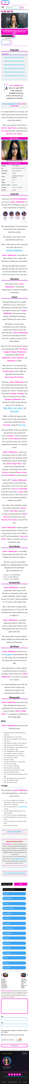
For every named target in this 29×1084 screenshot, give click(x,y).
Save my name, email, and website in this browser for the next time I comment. (14, 1031)
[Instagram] (17, 1074)
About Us (4, 1082)
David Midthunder (8, 933)
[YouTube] (14, 1074)
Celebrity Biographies (8, 928)
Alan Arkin (14, 411)
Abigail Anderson (9, 38)
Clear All (25, 1053)
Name (2, 1016)
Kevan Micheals (7, 953)
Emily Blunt (7, 408)
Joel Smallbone (7, 948)
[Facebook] (9, 1074)
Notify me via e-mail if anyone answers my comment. (13, 1034)
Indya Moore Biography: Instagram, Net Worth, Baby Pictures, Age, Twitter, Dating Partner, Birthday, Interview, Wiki (4, 983)
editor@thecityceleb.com (19, 859)
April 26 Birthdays (8, 913)
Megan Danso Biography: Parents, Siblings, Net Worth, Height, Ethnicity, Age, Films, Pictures (15, 57)
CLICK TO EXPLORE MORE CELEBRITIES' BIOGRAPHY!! (14, 873)
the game (8, 654)
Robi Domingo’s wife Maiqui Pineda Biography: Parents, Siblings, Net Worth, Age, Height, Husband (15, 72)
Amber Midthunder (8, 898)
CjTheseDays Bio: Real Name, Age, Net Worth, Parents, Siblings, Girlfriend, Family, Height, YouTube (15, 68)
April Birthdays (7, 918)
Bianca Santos (7, 923)
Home (1, 11)
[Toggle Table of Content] (8, 42)
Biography (5, 11)
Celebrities (8, 11)
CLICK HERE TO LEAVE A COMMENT (14, 831)
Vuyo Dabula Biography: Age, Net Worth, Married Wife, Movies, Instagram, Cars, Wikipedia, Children (24, 983)
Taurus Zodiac (7, 967)
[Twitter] (12, 1074)
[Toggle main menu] (3, 7)
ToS (20, 1082)
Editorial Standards (13, 1082)
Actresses (12, 11)
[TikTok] (20, 1074)
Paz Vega (22, 425)
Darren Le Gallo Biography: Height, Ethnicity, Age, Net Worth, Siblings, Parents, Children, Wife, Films (15, 75)
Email (2, 1022)
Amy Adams (18, 408)
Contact (25, 1082)
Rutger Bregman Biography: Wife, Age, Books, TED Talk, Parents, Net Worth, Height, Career (15, 64)
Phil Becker (6, 963)
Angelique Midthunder (14, 250)
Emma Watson (23, 807)
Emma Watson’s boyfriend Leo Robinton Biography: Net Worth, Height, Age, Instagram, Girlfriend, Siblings (15, 61)
